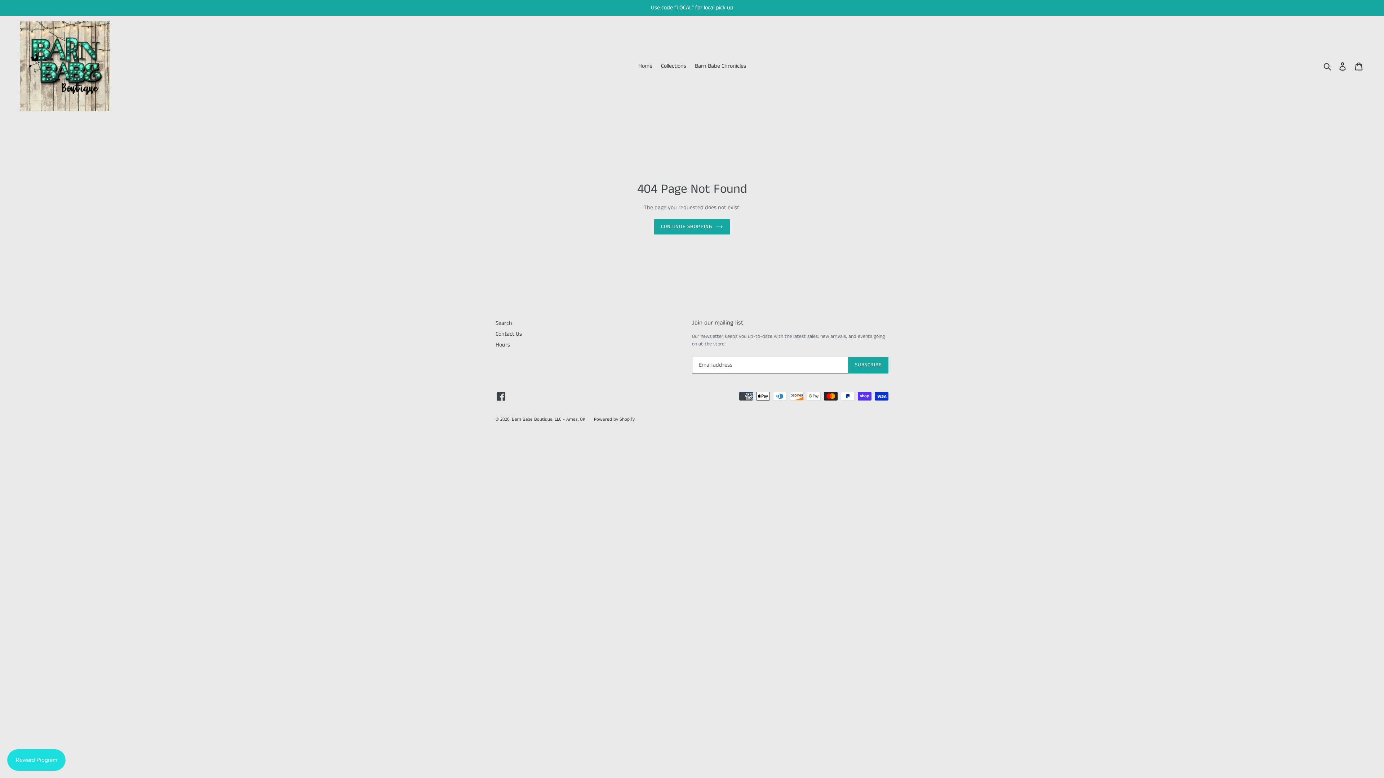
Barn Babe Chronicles (720, 66)
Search (504, 323)
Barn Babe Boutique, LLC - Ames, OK (548, 419)
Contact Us (509, 334)
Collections (673, 66)
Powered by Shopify (614, 419)
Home (645, 66)
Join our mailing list (718, 322)
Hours (503, 345)
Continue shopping (686, 226)
